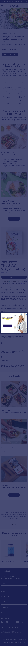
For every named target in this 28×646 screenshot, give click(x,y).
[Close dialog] (26, 314)
